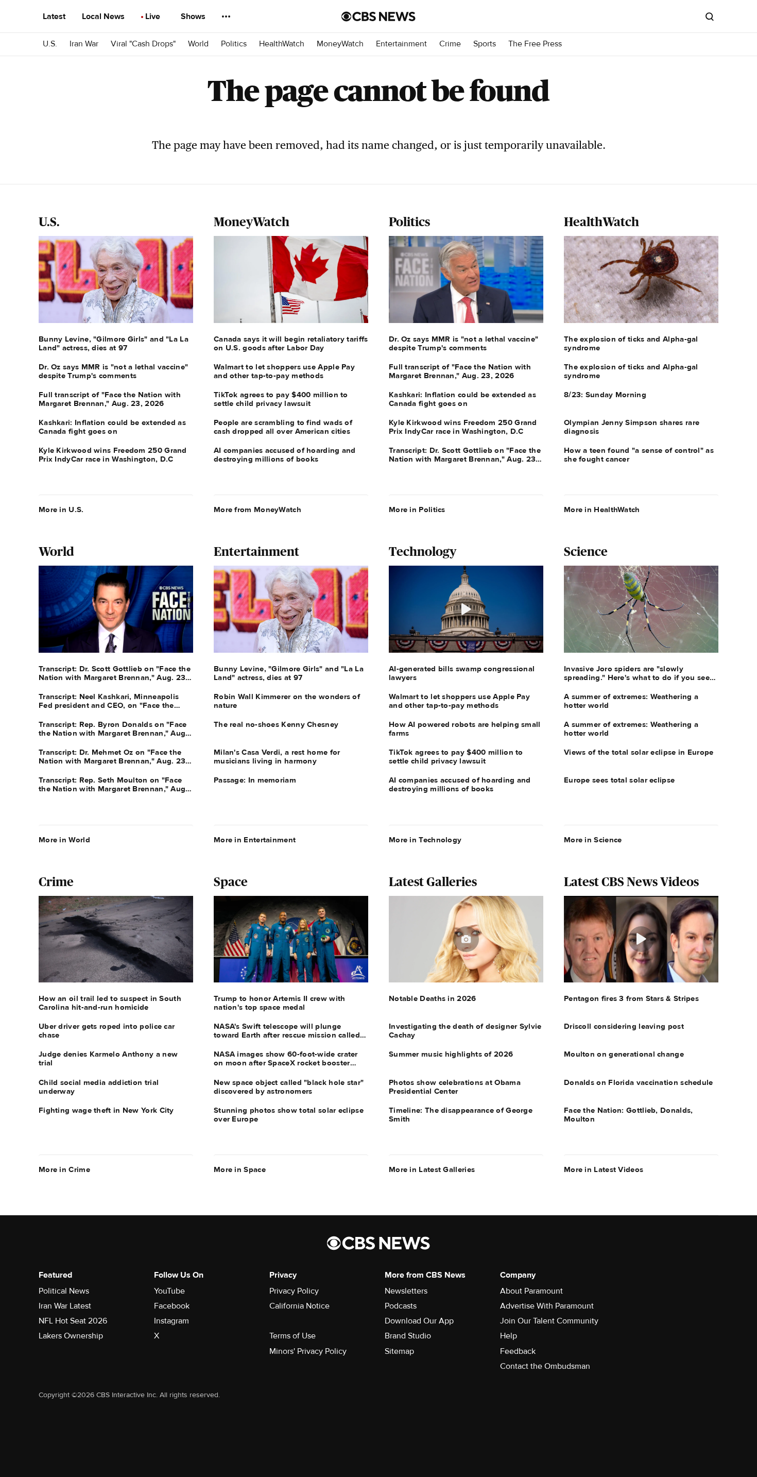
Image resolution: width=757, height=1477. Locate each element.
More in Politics (417, 509)
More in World (64, 839)
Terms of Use (292, 1336)
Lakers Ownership (71, 1336)
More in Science (593, 839)
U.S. (50, 44)
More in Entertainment (255, 839)
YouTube (169, 1291)
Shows (194, 16)
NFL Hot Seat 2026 (73, 1321)
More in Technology (425, 839)
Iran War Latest (65, 1306)
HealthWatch (281, 44)
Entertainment (401, 44)
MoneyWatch (340, 44)
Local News (104, 16)
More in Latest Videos (603, 1169)
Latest (55, 16)
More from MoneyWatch (257, 509)
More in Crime (64, 1169)
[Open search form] (709, 16)
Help (508, 1336)
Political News (64, 1291)
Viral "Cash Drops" (143, 44)
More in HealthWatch (602, 509)
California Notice (299, 1306)
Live (153, 16)
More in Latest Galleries (432, 1169)
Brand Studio (408, 1336)
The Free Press (535, 44)
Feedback (518, 1351)
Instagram (171, 1321)
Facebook (172, 1306)
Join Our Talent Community (549, 1321)
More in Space (240, 1169)
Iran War (84, 44)
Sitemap (399, 1351)
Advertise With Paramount (547, 1306)
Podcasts (401, 1306)
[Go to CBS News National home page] (378, 16)
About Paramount (531, 1291)
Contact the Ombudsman (545, 1366)
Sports (484, 44)
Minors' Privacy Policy (308, 1351)
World (198, 44)
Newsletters (406, 1291)
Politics (234, 44)
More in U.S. (61, 509)
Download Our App (419, 1321)
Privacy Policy (294, 1291)
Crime (450, 44)
